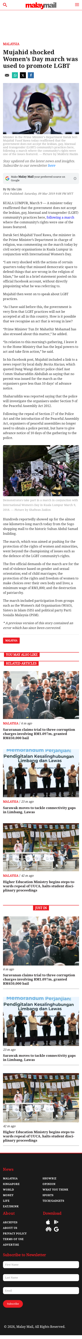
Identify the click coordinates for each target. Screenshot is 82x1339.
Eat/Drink (11, 1206)
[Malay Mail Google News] (56, 1232)
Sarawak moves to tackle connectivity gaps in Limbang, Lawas (39, 810)
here (51, 165)
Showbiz (50, 1178)
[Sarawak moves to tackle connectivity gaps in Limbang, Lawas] (41, 773)
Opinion (49, 1184)
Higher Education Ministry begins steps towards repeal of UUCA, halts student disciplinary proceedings (39, 886)
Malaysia (11, 44)
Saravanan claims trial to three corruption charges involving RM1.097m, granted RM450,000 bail (39, 734)
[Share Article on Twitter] (23, 77)
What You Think (55, 1189)
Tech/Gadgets (53, 1200)
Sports (48, 1195)
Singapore (11, 1184)
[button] (75, 178)
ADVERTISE (11, 1244)
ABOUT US (10, 1227)
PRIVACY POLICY (15, 1233)
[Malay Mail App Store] (48, 1225)
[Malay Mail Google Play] (56, 1225)
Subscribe (13, 1303)
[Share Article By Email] (7, 77)
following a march (60, 217)
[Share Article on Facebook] (31, 77)
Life (6, 1200)
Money (8, 1195)
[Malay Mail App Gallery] (49, 1232)
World (8, 1189)
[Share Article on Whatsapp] (15, 77)
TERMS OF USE (13, 1239)
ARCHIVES (10, 1222)
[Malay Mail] (41, 8)
